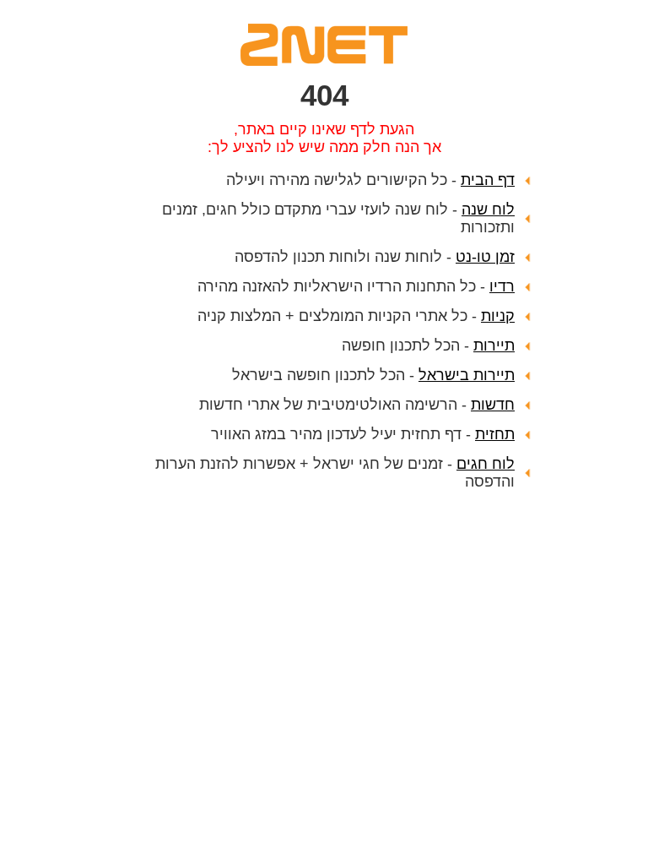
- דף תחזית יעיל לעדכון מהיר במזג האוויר (363, 434)
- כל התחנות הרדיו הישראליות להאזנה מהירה (356, 286)
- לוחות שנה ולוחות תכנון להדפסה (375, 256)
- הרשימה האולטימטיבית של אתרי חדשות (357, 404)
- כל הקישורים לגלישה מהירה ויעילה (370, 179)
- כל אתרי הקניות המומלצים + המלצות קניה (356, 315)
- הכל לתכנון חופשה (428, 345)
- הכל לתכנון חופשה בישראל (373, 375)
